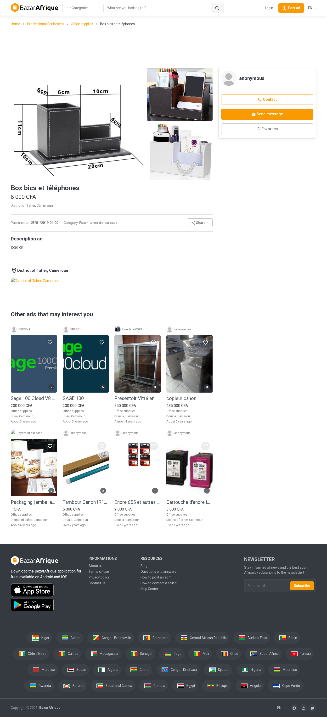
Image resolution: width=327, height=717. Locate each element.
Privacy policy (99, 577)
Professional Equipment (45, 24)
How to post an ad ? (156, 577)
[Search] (217, 8)
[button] (200, 222)
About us (95, 566)
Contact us (97, 583)
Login (269, 8)
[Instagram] (303, 708)
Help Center (149, 589)
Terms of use (99, 571)
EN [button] (310, 8)
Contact (269, 99)
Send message (269, 114)
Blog (144, 566)
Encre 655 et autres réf (137, 502)
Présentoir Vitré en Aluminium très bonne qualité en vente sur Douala (137, 398)
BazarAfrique (49, 708)
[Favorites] (49, 342)
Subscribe (302, 586)
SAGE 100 (73, 398)
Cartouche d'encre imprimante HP (189, 502)
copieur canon (181, 398)
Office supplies (82, 24)
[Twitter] (312, 708)
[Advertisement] (163, 46)
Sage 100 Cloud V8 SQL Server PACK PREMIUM (34, 398)
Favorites (269, 129)
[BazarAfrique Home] (34, 8)
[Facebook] (294, 708)
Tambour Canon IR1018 (86, 502)
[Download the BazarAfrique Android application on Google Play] (47, 605)
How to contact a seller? (159, 583)
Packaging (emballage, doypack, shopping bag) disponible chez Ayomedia (34, 502)
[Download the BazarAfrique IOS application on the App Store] (47, 590)
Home (15, 24)
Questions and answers (158, 571)
